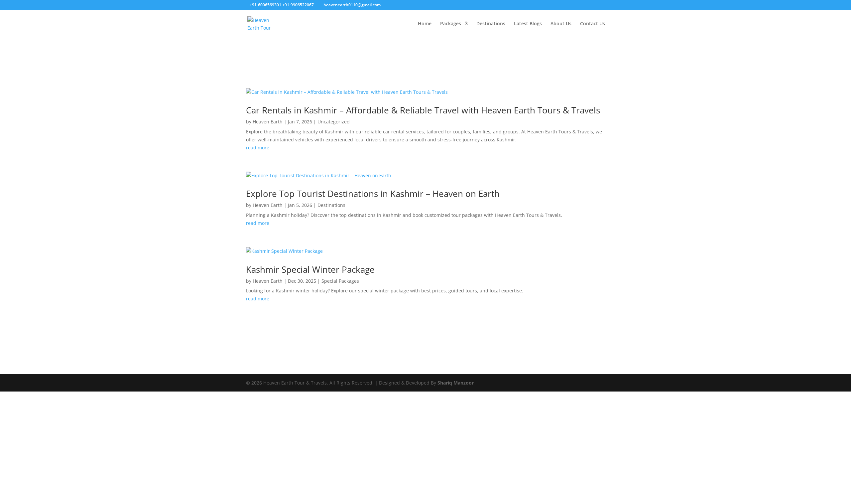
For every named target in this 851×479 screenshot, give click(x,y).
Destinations (490, 24)
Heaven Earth (268, 121)
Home (424, 24)
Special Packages (340, 281)
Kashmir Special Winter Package (310, 269)
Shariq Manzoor (455, 383)
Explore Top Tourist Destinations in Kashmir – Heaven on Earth (373, 194)
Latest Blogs (528, 24)
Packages (450, 24)
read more (257, 147)
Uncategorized (333, 121)
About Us (560, 24)
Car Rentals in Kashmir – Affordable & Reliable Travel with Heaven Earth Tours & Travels (423, 110)
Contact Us (592, 24)
